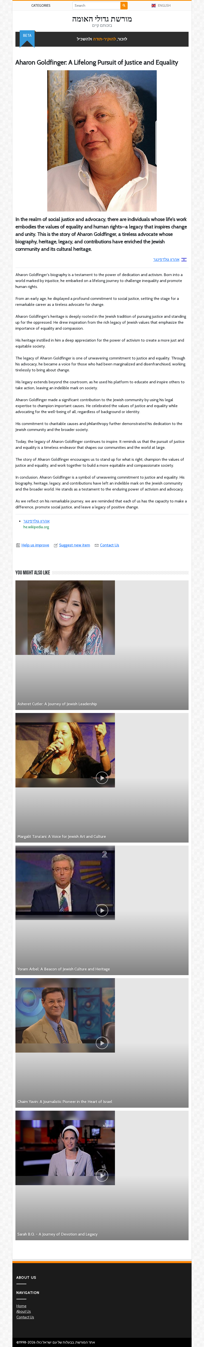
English (164, 5)
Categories (41, 5)
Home (21, 1306)
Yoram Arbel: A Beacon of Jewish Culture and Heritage (63, 969)
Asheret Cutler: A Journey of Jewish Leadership (57, 704)
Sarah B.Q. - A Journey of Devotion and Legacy (57, 1234)
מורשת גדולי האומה (102, 18)
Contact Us (109, 545)
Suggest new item (74, 545)
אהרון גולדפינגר (166, 259)
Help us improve (35, 545)
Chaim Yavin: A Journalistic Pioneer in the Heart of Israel (64, 1101)
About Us (23, 1311)
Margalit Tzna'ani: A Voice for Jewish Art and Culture (61, 836)
